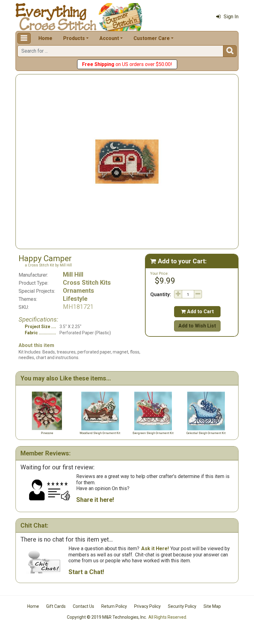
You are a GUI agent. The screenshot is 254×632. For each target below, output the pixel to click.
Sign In (231, 17)
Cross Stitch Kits (87, 282)
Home (45, 38)
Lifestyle (75, 298)
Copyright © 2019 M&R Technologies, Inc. (107, 617)
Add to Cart (197, 311)
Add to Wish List (197, 326)
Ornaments (78, 290)
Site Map (212, 606)
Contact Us (83, 606)
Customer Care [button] (152, 38)
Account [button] (109, 38)
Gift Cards (56, 606)
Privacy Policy (147, 606)
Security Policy (182, 606)
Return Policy (114, 606)
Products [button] (74, 38)
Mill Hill (73, 274)
